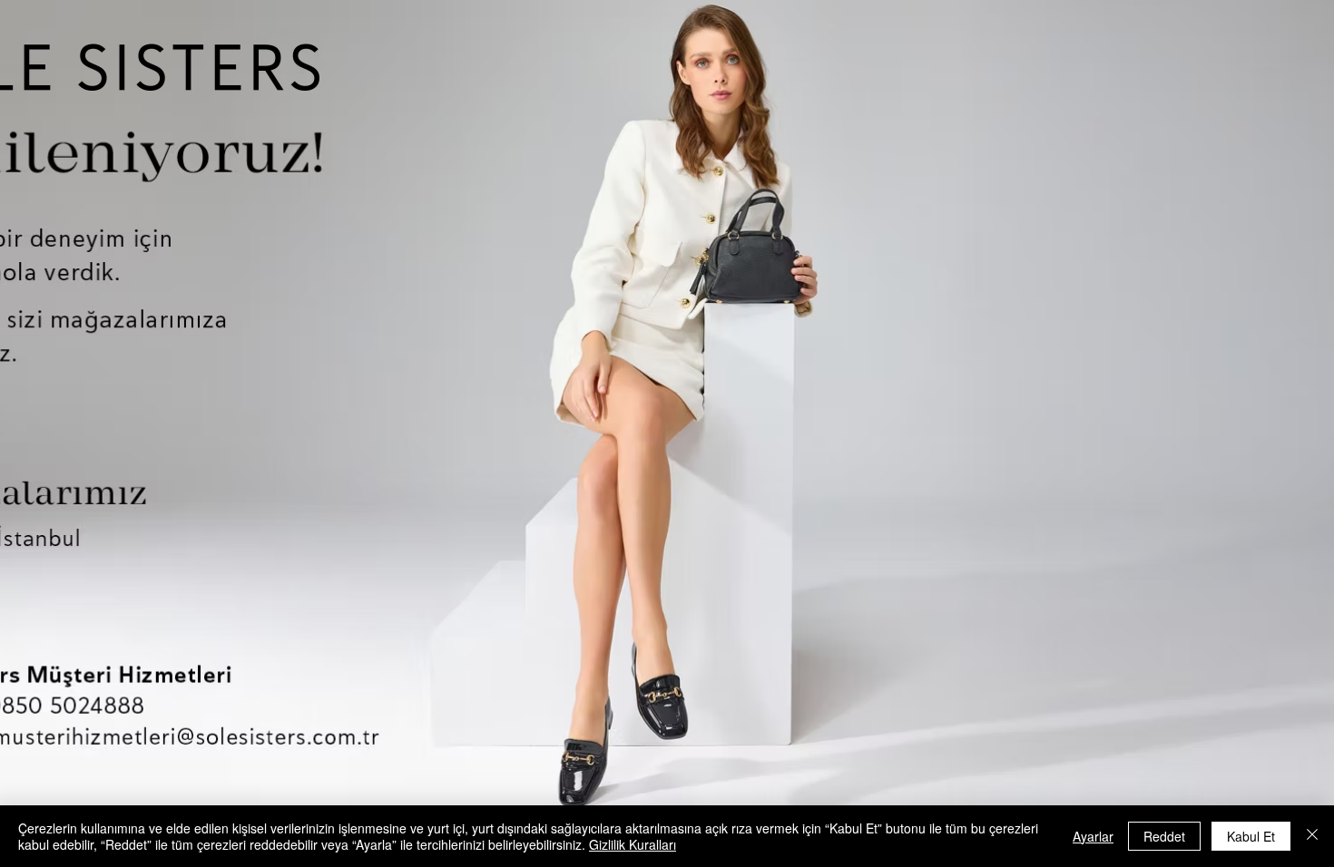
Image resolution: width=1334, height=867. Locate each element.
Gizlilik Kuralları (632, 844)
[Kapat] (1312, 836)
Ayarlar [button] (1093, 836)
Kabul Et (1251, 836)
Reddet (1164, 836)
